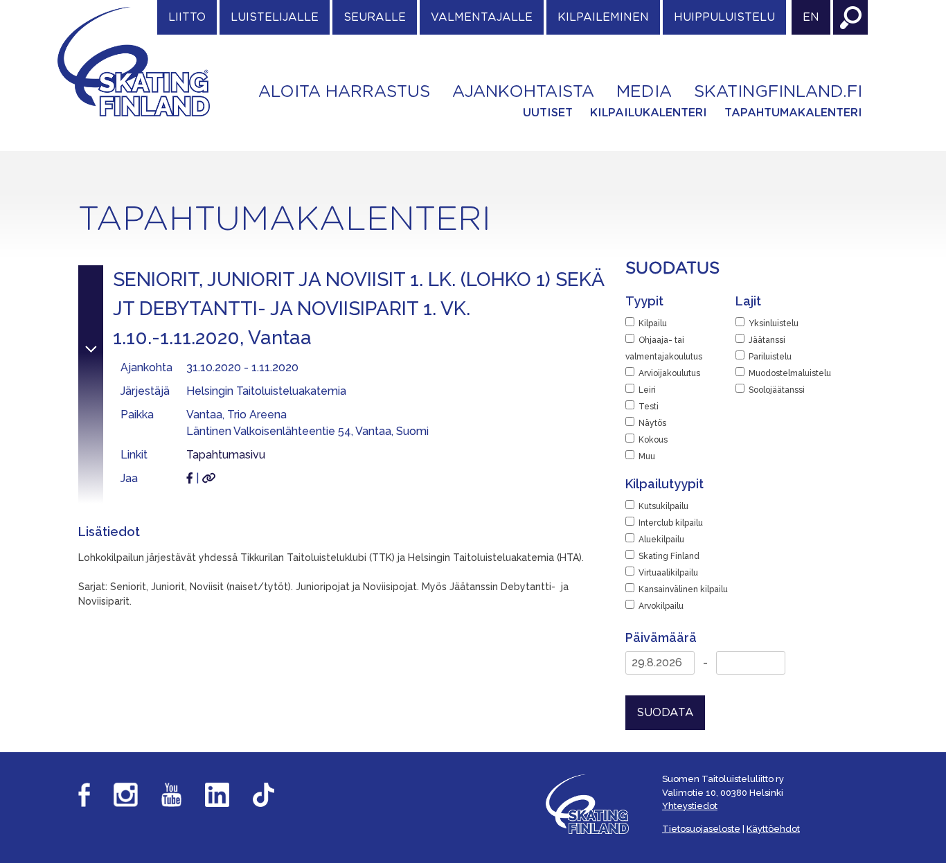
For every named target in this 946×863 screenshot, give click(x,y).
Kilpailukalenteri (648, 112)
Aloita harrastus (344, 92)
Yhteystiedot (689, 806)
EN (811, 17)
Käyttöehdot (773, 829)
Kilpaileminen (603, 17)
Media (644, 92)
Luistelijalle (275, 17)
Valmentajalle (482, 17)
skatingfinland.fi (778, 92)
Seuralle (374, 17)
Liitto (187, 17)
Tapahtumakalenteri (793, 112)
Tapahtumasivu (225, 454)
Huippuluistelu (724, 17)
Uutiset (548, 112)
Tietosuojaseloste (701, 829)
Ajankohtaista (523, 92)
